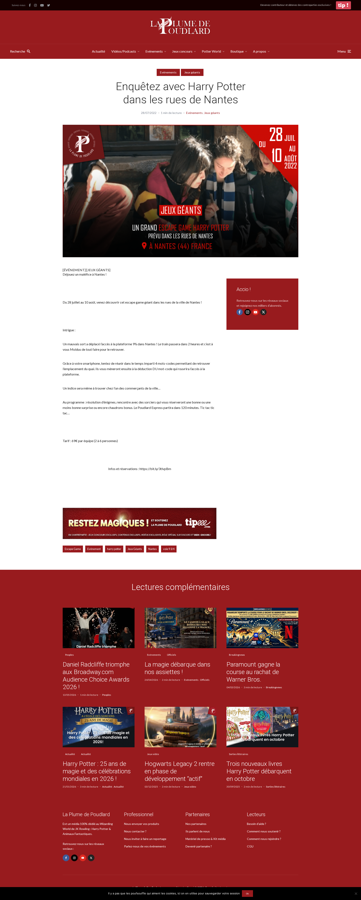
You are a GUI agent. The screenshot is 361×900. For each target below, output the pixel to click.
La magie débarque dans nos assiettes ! (177, 668)
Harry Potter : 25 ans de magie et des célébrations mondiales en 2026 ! (97, 771)
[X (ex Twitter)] (263, 312)
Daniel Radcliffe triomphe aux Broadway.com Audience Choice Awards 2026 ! (96, 676)
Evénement (94, 549)
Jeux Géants (135, 549)
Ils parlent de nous (198, 831)
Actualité (98, 51)
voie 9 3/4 (168, 549)
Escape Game (73, 549)
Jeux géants (192, 72)
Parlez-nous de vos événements (145, 846)
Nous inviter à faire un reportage (145, 839)
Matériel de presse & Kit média (206, 839)
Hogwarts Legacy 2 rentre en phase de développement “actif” (180, 771)
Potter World (211, 51)
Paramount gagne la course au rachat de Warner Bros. (253, 672)
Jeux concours (182, 51)
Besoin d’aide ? (256, 824)
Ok (247, 893)
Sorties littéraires (238, 754)
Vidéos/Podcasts (123, 51)
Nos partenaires (196, 824)
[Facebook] (239, 312)
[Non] (356, 893)
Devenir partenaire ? (199, 846)
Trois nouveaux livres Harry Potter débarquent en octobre (259, 771)
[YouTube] (255, 312)
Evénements (154, 51)
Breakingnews (237, 654)
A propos (259, 51)
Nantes (152, 549)
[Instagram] (247, 312)
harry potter (114, 549)
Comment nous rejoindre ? (264, 839)
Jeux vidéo (153, 754)
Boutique (237, 51)
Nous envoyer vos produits (141, 824)
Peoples (69, 654)
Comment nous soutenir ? (264, 831)
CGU (250, 846)
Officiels (171, 654)
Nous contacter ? (135, 831)
